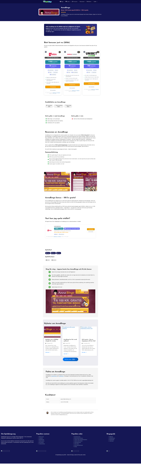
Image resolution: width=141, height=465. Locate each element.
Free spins (75, 1)
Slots (59, 253)
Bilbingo (111, 436)
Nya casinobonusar (78, 445)
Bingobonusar (77, 436)
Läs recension (53, 90)
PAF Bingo (41, 442)
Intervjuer (111, 440)
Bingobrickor (112, 438)
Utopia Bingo (54, 376)
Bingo (62, 1)
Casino (68, 1)
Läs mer (47, 352)
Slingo (75, 446)
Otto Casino (41, 440)
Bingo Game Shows (78, 438)
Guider (94, 1)
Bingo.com (41, 436)
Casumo (41, 438)
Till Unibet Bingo (91, 83)
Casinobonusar (77, 442)
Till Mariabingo (53, 86)
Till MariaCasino (72, 84)
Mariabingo (41, 439)
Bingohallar (111, 439)
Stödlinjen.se (55, 92)
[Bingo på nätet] (47, 1)
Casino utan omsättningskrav (80, 439)
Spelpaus (58, 92)
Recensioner (81, 1)
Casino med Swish (78, 440)
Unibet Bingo (42, 443)
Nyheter (89, 1)
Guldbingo (61, 376)
